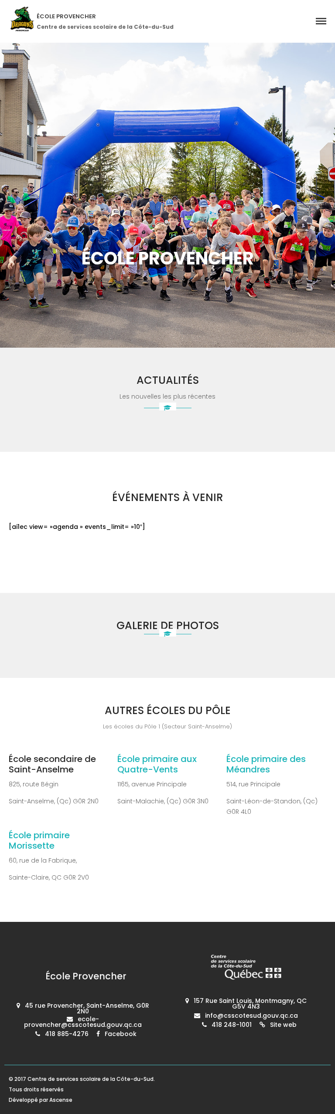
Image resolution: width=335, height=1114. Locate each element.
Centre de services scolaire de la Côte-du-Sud (90, 1079)
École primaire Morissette (39, 840)
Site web (283, 1024)
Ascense (60, 1100)
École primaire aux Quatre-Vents (157, 764)
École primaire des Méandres (266, 764)
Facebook (121, 1033)
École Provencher (66, 16)
